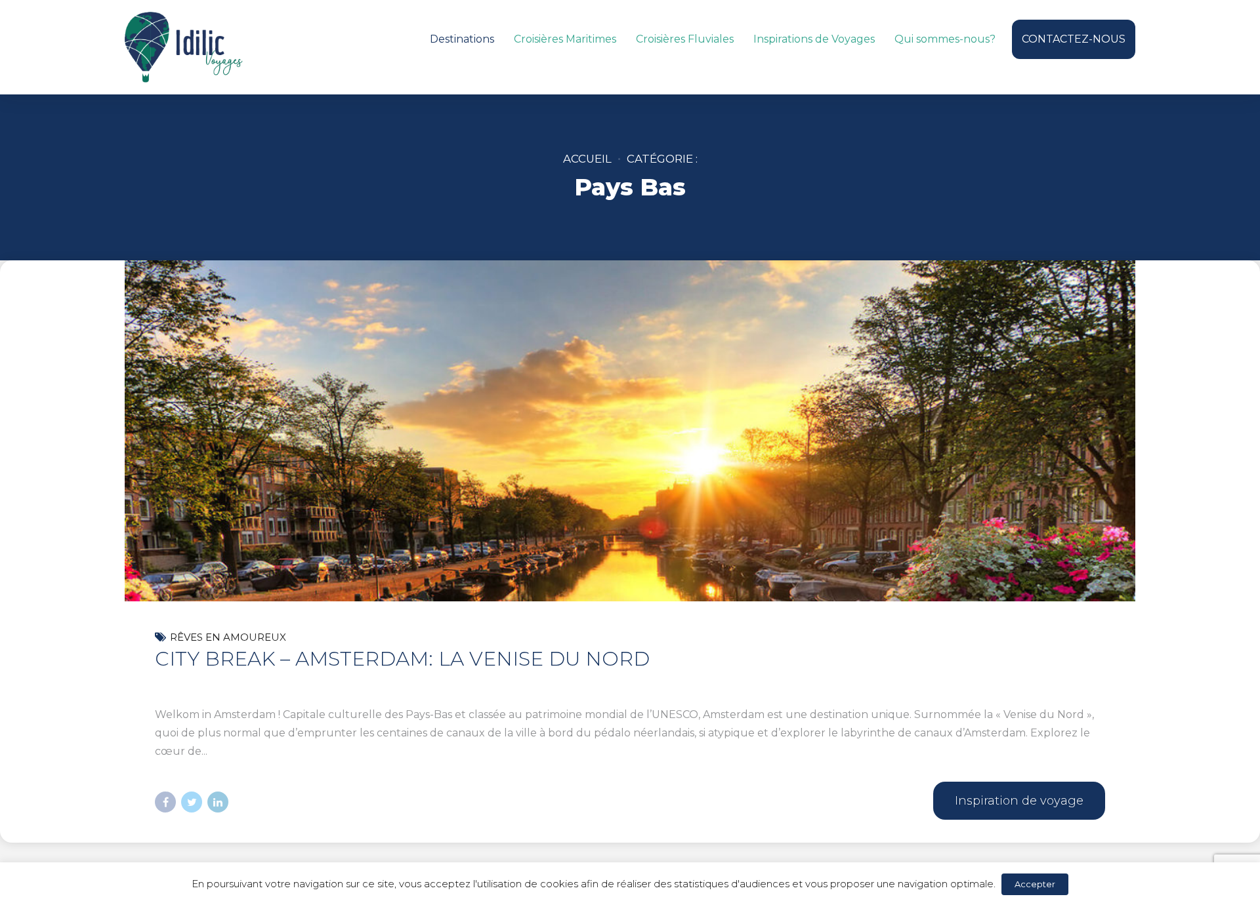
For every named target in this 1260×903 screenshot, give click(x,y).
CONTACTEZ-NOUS (1073, 39)
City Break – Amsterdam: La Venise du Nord (402, 659)
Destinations (462, 39)
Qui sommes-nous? (945, 39)
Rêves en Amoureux (228, 637)
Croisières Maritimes (565, 39)
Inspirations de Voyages (814, 39)
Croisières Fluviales (685, 39)
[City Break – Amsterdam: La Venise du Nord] (630, 512)
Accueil (587, 158)
